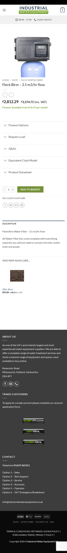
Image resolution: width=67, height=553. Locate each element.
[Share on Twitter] (10, 205)
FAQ (52, 522)
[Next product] (5, 94)
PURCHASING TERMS (24, 535)
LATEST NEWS (27, 522)
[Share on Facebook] (5, 205)
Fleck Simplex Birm (32, 80)
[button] (4, 10)
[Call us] (16, 383)
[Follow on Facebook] (5, 383)
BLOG (16, 522)
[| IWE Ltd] (33, 10)
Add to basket (30, 189)
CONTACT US (42, 522)
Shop (15, 80)
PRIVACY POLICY (44, 535)
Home (5, 80)
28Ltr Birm (7, 289)
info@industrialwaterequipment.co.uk (22, 501)
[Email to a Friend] (16, 205)
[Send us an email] (10, 383)
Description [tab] (9, 223)
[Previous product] (11, 94)
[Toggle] (5, 125)
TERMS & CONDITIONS (18, 531)
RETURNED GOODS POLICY (45, 531)
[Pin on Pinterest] (22, 205)
